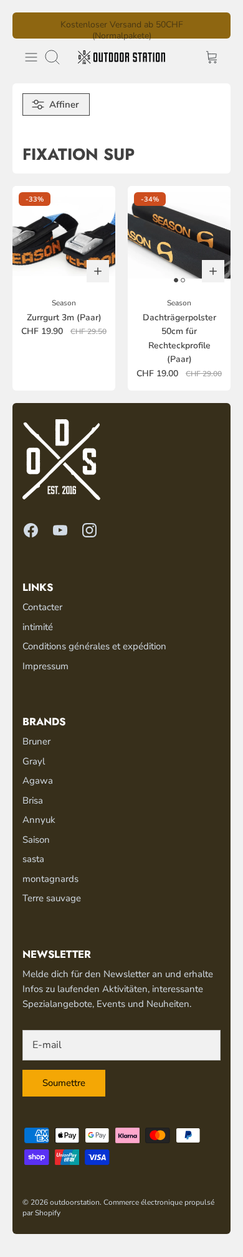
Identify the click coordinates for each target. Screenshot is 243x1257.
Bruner (36, 741)
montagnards (50, 879)
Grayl (33, 761)
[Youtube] (60, 530)
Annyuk (38, 820)
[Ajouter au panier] (98, 271)
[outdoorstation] (121, 57)
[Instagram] (89, 530)
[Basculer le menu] (31, 57)
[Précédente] (29, 25)
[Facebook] (30, 530)
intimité (37, 627)
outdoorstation (75, 1202)
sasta (33, 859)
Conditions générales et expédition (94, 646)
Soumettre (63, 1083)
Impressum (45, 666)
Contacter (42, 607)
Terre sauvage (51, 898)
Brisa (32, 800)
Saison (36, 839)
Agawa (37, 780)
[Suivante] (213, 25)
